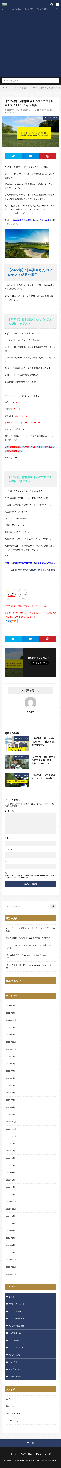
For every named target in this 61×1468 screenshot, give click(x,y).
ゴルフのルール (14, 1333)
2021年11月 (11, 1209)
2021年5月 (10, 1238)
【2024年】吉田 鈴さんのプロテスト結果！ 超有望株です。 (43, 741)
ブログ (47, 1454)
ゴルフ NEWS (14, 1311)
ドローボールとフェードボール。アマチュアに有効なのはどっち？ (30, 946)
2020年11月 (11, 1267)
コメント (9, 811)
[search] (56, 80)
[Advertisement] (30, 43)
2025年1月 (10, 1013)
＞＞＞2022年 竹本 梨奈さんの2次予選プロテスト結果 (30, 569)
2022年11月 (11, 1129)
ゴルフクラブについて (17, 1347)
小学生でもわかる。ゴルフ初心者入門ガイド (38, 1460)
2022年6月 (10, 1165)
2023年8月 (10, 1064)
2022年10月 (11, 1136)
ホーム (5, 9)
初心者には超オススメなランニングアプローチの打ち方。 (29, 938)
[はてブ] (30, 156)
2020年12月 (11, 1260)
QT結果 (11, 1297)
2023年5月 (10, 1085)
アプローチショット (16, 1304)
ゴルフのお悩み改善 (16, 1326)
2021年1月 (10, 1252)
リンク (38, 1454)
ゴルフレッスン (14, 1355)
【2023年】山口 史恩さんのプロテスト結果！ (43, 777)
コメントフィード (13, 1413)
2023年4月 (10, 1093)
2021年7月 (10, 1223)
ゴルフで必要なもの (44, 9)
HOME (7, 88)
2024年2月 (10, 1035)
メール (8, 850)
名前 (7, 838)
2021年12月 (11, 1201)
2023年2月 (10, 1107)
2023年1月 (10, 1114)
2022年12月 (11, 1122)
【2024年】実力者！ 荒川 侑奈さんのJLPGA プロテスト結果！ (29, 966)
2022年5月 (10, 1172)
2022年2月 (10, 1187)
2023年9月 (10, 1056)
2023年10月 (11, 1049)
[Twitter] (13, 156)
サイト (7, 861)
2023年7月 (10, 1071)
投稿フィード (11, 1406)
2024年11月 (11, 1020)
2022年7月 (10, 1158)
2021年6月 (10, 1231)
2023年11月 (11, 1042)
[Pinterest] (47, 156)
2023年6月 (10, 1078)
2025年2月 (10, 1006)
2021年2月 (10, 1245)
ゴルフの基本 (16, 9)
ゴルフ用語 (28, 9)
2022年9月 (10, 1143)
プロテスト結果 (21, 88)
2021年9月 (10, 1216)
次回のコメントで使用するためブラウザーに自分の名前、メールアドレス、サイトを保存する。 (30, 876)
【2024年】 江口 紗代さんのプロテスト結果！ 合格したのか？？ (44, 760)
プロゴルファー (14, 1369)
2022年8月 (10, 1151)
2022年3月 (10, 1180)
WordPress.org (12, 1421)
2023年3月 (10, 1100)
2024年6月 (10, 1027)
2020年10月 (11, 1274)
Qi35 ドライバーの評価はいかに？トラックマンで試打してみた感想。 (30, 929)
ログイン (9, 1399)
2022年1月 (10, 1194)
